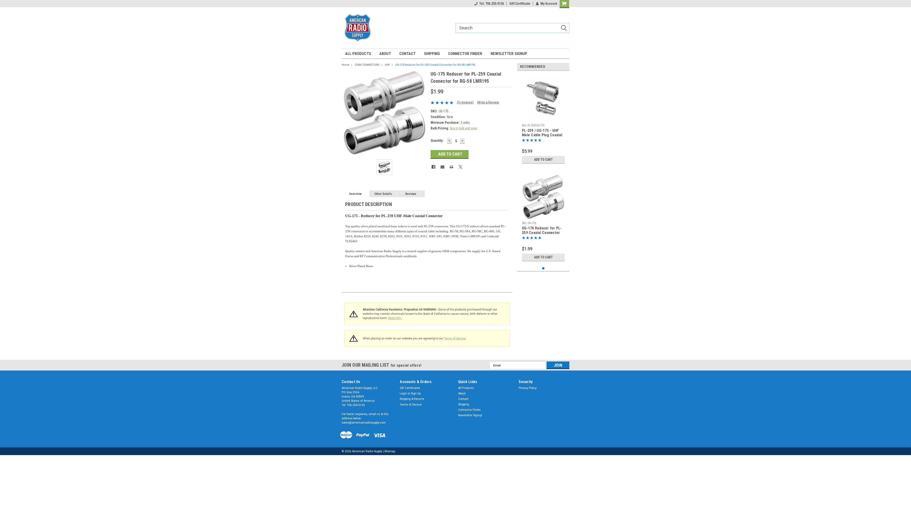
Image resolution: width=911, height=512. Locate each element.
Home (345, 64)
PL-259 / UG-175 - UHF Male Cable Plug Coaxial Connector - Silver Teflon (542, 133)
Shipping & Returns (412, 399)
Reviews (410, 194)
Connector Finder (465, 53)
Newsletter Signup (509, 53)
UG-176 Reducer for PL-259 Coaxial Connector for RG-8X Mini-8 (542, 230)
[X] (460, 167)
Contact (407, 53)
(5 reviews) (465, 102)
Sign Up (416, 393)
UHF (387, 64)
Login (403, 393)
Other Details (383, 194)
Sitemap (389, 451)
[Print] (451, 167)
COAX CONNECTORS (367, 64)
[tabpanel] (543, 120)
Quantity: (437, 140)
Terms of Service (455, 338)
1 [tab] (543, 268)
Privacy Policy (528, 388)
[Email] (442, 167)
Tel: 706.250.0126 (491, 3)
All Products (358, 53)
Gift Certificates (410, 388)
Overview (355, 194)
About (385, 53)
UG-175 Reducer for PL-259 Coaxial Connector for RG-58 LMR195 (435, 64)
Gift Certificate (519, 3)
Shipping (432, 53)
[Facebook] (433, 167)
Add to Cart (543, 159)
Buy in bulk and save (463, 128)
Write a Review (488, 102)
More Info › (395, 318)
